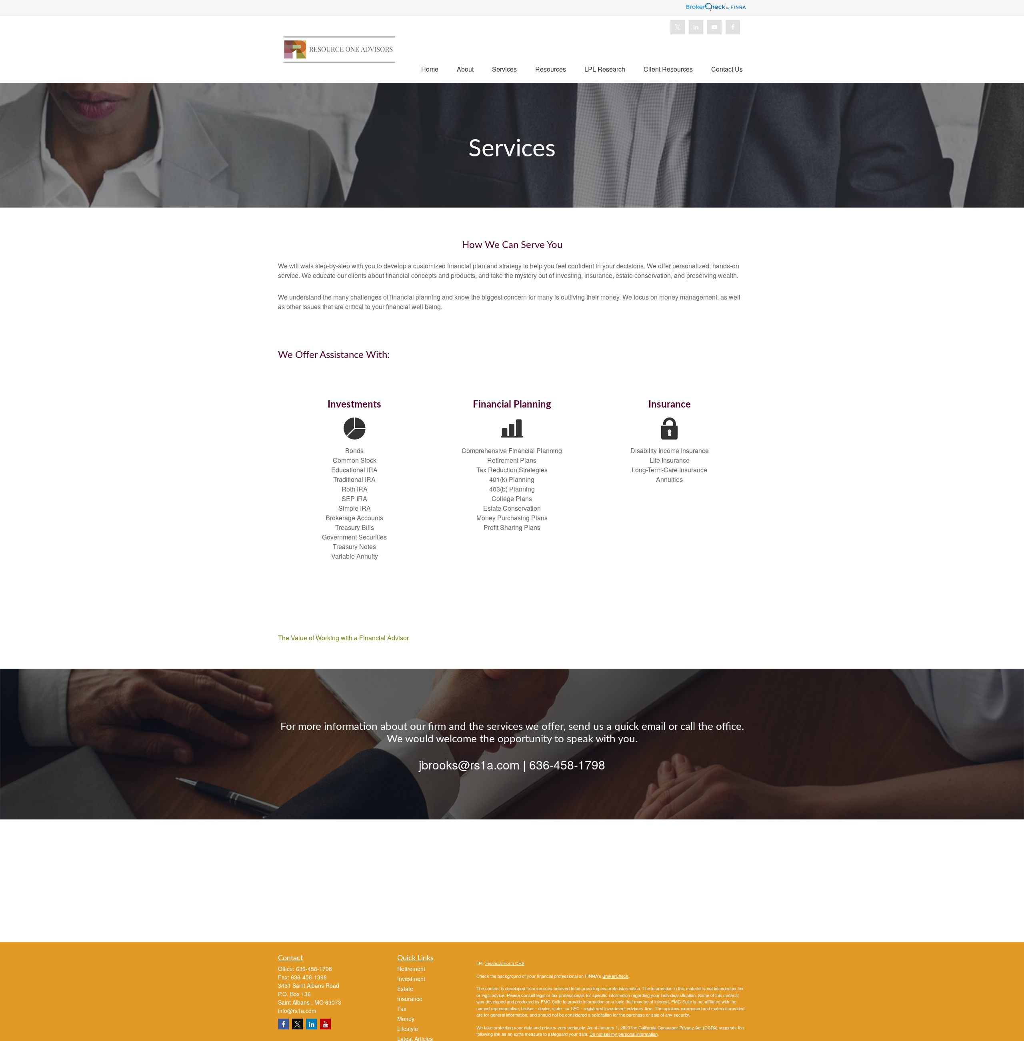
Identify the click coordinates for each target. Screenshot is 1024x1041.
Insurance (409, 999)
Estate (405, 989)
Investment (411, 979)
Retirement (411, 969)
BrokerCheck (615, 976)
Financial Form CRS (504, 963)
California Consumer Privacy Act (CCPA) (678, 1027)
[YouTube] (714, 27)
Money (405, 1019)
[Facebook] (733, 27)
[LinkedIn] (696, 27)
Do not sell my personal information (624, 1034)
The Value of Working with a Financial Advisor (343, 637)
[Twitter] (677, 27)
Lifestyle (407, 1029)
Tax (401, 1009)
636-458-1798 (314, 969)
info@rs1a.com (297, 1011)
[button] (430, 68)
